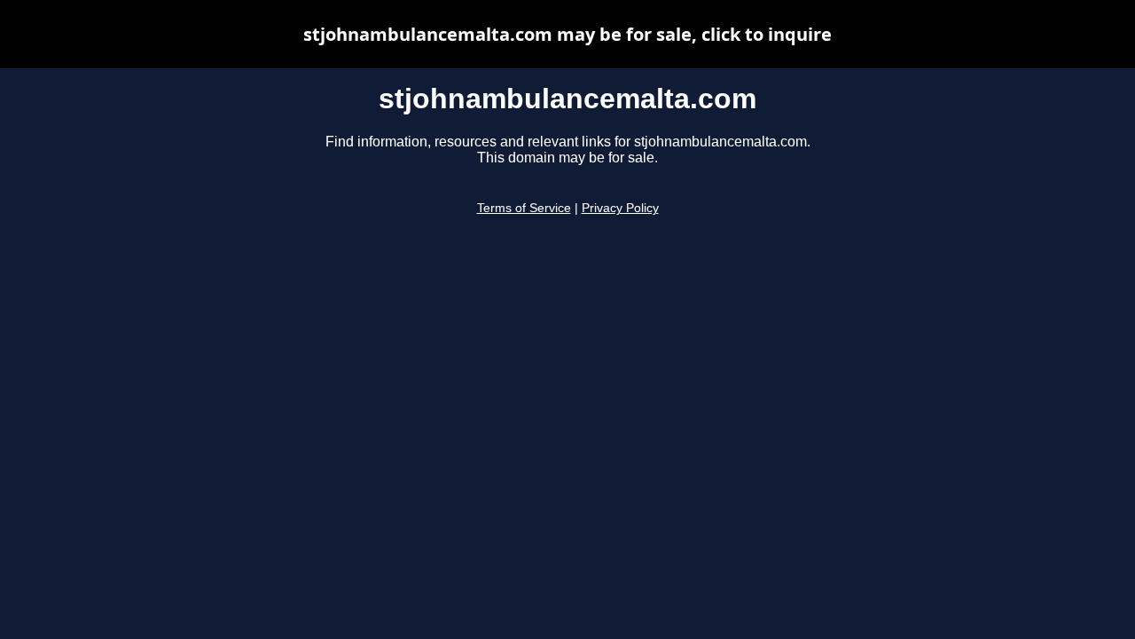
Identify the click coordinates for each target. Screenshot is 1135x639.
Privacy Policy (620, 208)
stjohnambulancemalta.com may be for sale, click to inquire (567, 34)
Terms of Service (524, 208)
